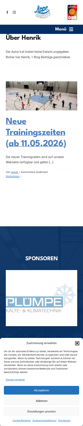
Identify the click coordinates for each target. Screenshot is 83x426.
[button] (77, 343)
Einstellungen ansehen (41, 411)
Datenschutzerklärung (44, 420)
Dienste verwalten (15, 379)
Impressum (64, 420)
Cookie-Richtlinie (21, 420)
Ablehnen (41, 400)
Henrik (14, 172)
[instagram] (14, 12)
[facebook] (7, 12)
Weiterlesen (12, 176)
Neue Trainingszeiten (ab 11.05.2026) (36, 132)
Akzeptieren (41, 390)
